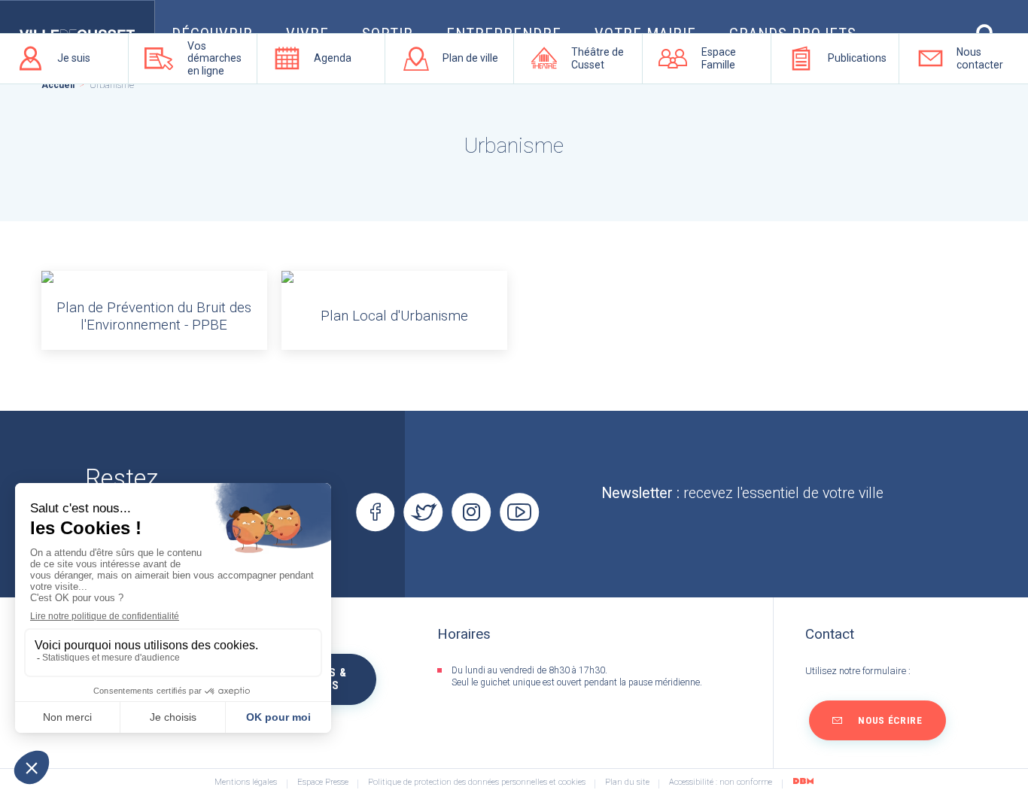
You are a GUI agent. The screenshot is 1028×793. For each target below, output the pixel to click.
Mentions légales (245, 782)
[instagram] (471, 512)
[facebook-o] (375, 512)
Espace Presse (322, 782)
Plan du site (627, 782)
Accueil (58, 85)
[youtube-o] (519, 512)
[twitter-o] (423, 512)
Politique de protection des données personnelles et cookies (476, 782)
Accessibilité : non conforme (720, 782)
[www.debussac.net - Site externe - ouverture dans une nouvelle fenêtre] (803, 781)
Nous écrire (890, 720)
